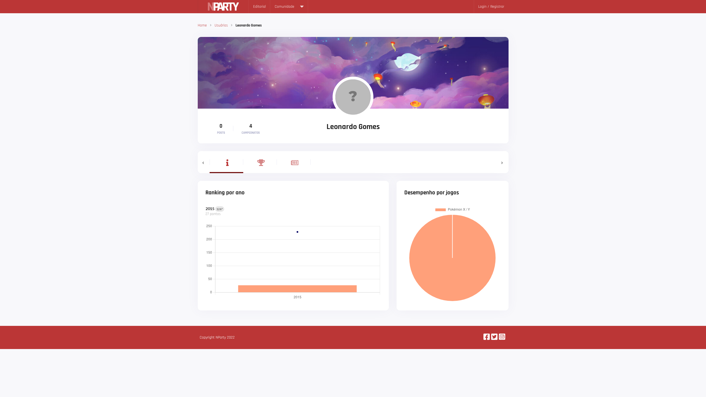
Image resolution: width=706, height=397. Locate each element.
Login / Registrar (491, 6)
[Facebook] (486, 337)
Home (202, 25)
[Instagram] (502, 337)
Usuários (221, 25)
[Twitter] (494, 337)
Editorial (259, 6)
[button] (204, 162)
